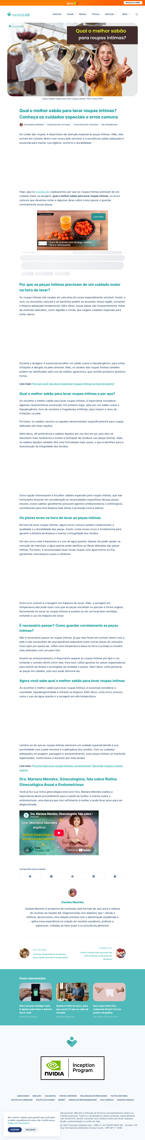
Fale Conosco (107, 1100)
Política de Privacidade (18, 1123)
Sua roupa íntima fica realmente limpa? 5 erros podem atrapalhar (107, 1009)
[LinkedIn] (93, 876)
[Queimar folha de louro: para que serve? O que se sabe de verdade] (72, 992)
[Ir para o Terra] (72, 2)
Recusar (30, 1129)
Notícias (57, 14)
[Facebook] (30, 876)
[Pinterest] (72, 876)
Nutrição (109, 14)
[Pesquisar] (137, 14)
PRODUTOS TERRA (133, 3)
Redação (37, 1096)
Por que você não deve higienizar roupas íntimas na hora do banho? (73, 383)
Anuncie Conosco (125, 1100)
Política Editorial (119, 1096)
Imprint (61, 1100)
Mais (124, 14)
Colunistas (50, 1096)
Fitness (95, 14)
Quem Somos (23, 1096)
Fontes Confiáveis (68, 1096)
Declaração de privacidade (93, 1096)
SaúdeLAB (42, 191)
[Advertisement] (72, 169)
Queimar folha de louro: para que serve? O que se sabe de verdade (72, 1009)
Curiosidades (111, 125)
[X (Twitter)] (51, 876)
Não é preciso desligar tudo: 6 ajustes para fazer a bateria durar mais (35, 1009)
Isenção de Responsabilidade (83, 1100)
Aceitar (15, 1129)
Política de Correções (22, 1100)
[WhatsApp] (115, 876)
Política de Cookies (45, 1100)
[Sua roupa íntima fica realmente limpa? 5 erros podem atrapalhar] (109, 992)
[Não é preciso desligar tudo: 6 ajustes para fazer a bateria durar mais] (35, 992)
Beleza (82, 14)
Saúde (70, 14)
